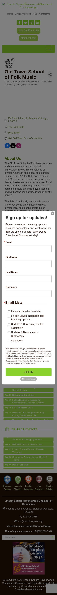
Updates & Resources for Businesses (24, 334)
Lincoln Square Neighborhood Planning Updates (27, 317)
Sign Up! (28, 372)
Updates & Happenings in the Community (27, 325)
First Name (12, 257)
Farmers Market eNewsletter (26, 311)
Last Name (12, 272)
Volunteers (17, 340)
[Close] (52, 213)
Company (11, 287)
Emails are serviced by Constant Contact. (21, 363)
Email (9, 242)
